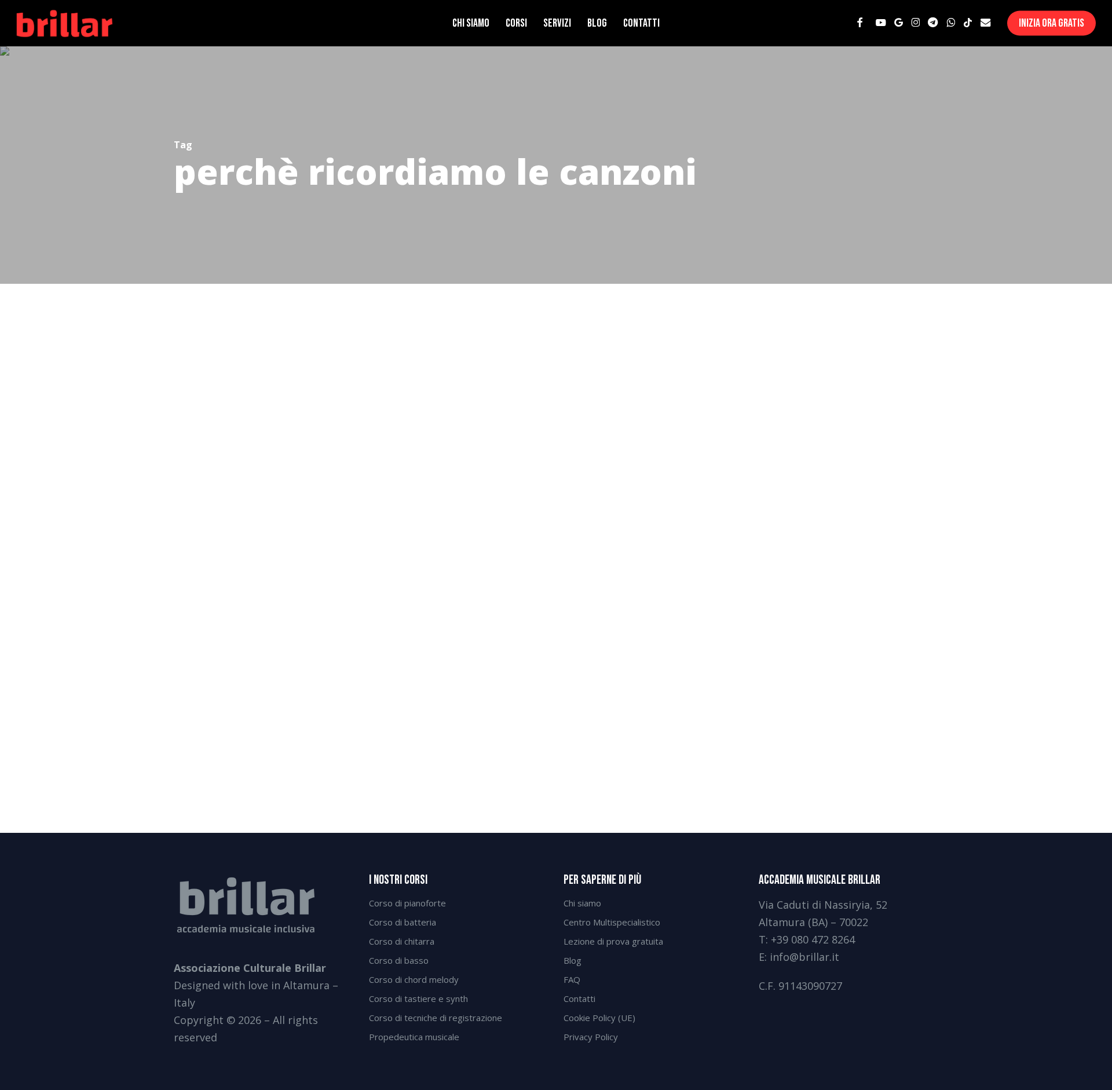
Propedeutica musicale (414, 1037)
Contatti (579, 998)
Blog (572, 960)
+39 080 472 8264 (813, 939)
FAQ (572, 979)
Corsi (45, 716)
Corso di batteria (402, 922)
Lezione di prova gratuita (613, 941)
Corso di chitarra (401, 941)
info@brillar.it (804, 957)
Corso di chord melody (414, 979)
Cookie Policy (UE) (599, 1017)
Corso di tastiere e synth (418, 998)
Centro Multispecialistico (612, 922)
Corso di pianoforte (407, 903)
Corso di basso (399, 960)
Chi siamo (582, 903)
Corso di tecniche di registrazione (435, 1017)
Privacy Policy (591, 1037)
